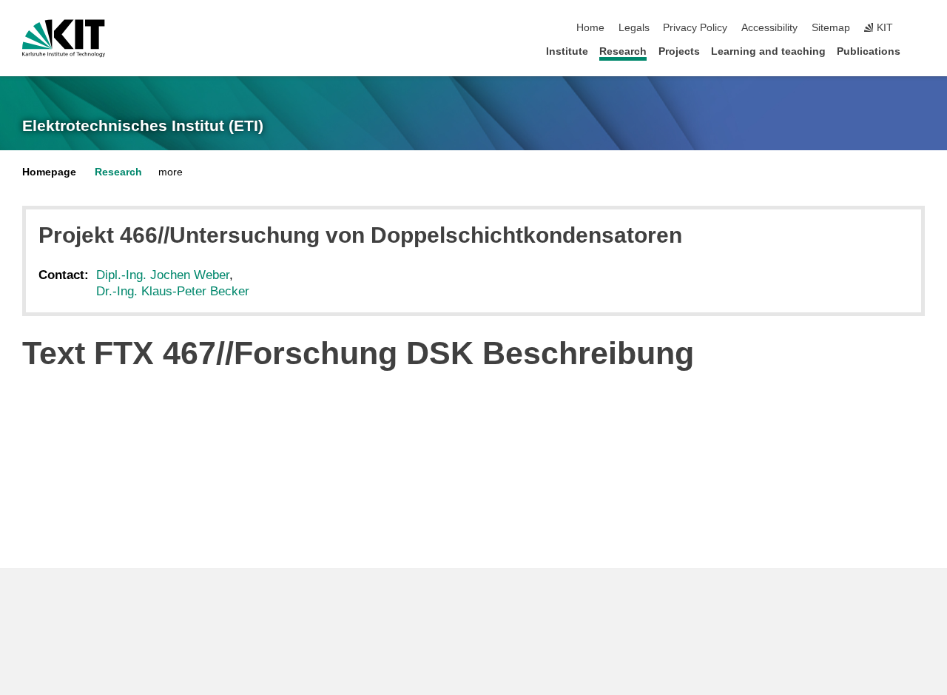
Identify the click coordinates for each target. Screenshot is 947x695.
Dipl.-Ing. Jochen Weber (162, 275)
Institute (567, 51)
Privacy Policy (695, 27)
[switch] (920, 28)
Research (623, 51)
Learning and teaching (768, 51)
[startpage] (920, 50)
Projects (679, 51)
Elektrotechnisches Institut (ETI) (142, 126)
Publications (868, 51)
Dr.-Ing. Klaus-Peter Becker (172, 291)
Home (590, 27)
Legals (634, 27)
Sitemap (831, 27)
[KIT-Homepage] (63, 38)
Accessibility (769, 27)
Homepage (49, 172)
